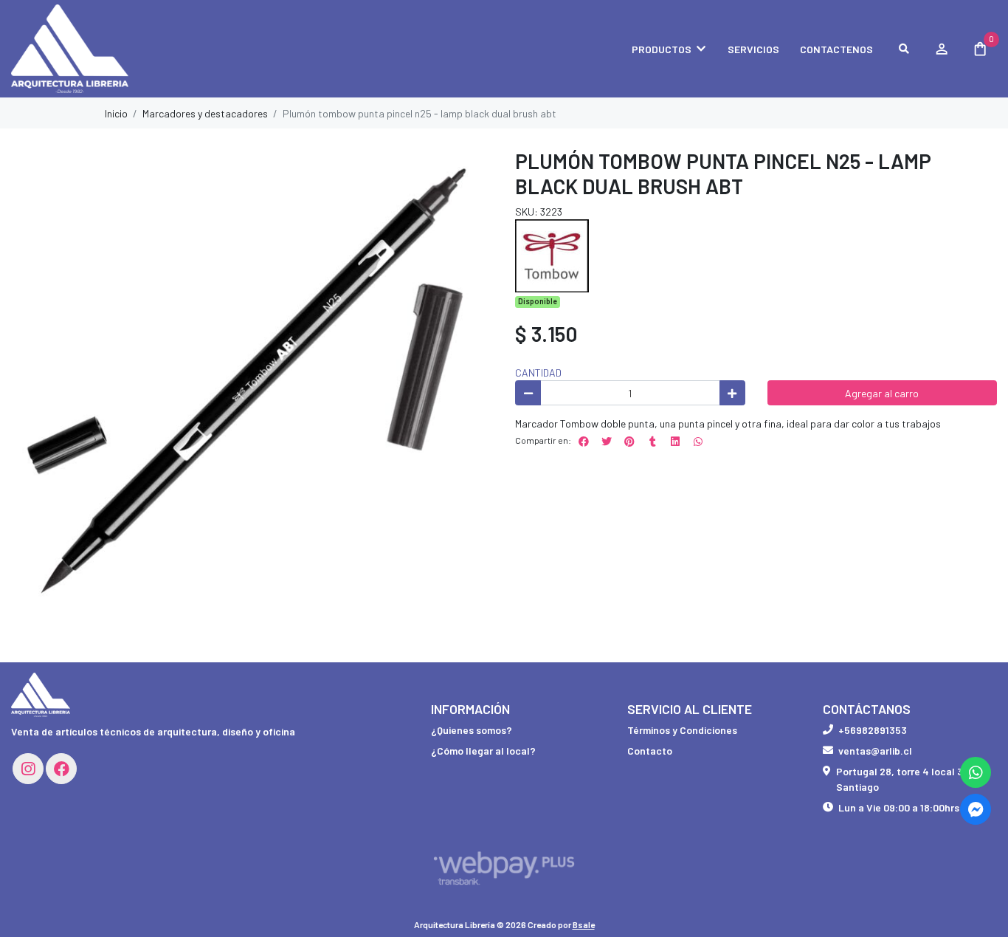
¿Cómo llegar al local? (483, 750)
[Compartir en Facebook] (583, 441)
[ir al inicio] (40, 695)
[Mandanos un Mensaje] (975, 809)
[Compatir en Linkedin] (675, 441)
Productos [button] (661, 49)
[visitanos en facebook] (61, 768)
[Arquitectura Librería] (85, 49)
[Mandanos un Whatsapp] (975, 772)
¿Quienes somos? (471, 730)
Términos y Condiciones (682, 730)
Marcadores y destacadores (205, 113)
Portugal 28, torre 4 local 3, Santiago (901, 779)
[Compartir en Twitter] (606, 441)
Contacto (649, 750)
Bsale (584, 924)
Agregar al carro (882, 393)
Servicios (753, 49)
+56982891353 (872, 730)
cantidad (538, 372)
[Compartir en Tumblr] (652, 441)
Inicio (116, 113)
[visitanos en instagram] (28, 768)
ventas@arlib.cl (875, 750)
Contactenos (836, 49)
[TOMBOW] (552, 254)
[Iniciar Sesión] (941, 48)
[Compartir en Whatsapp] (698, 441)
